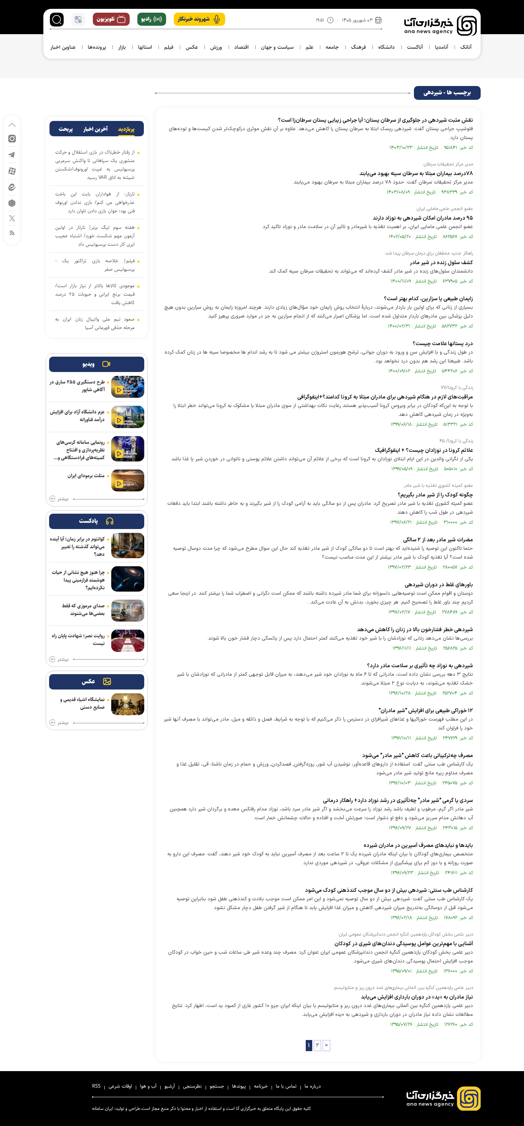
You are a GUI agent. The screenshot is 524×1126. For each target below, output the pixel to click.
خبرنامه (261, 1086)
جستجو (217, 1086)
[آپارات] (12, 171)
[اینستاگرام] (12, 138)
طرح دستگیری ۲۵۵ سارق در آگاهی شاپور (77, 386)
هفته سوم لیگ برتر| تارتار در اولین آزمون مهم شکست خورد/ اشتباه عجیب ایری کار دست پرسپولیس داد (95, 235)
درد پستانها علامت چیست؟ (443, 344)
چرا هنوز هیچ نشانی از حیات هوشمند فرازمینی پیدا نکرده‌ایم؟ (78, 580)
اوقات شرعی (120, 1086)
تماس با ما (286, 1086)
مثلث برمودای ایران (86, 476)
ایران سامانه (102, 1108)
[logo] (440, 26)
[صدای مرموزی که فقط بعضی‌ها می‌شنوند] (127, 611)
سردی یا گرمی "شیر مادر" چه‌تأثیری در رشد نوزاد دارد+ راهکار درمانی (398, 801)
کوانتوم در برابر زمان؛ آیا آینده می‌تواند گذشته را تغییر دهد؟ (77, 546)
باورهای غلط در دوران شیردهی (439, 585)
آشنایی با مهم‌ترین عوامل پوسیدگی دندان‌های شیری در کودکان (404, 944)
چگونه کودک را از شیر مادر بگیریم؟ (435, 495)
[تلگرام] (12, 154)
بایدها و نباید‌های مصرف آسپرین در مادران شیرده (418, 846)
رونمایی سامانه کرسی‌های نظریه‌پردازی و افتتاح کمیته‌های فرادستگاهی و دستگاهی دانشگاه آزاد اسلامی (80, 449)
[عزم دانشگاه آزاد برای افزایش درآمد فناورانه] (127, 417)
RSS (96, 1086)
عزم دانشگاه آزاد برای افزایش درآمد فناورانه (77, 415)
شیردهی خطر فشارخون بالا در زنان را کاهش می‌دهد (415, 630)
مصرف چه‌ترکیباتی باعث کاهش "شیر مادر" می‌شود (417, 756)
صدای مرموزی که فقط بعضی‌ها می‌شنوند (83, 609)
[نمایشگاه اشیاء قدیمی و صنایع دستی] (127, 704)
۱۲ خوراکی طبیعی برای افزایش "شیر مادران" (426, 711)
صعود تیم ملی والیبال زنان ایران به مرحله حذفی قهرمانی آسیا (95, 323)
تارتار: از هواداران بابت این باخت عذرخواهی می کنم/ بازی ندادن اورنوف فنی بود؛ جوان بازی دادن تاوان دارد (95, 202)
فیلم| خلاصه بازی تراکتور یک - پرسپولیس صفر (95, 265)
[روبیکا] (12, 202)
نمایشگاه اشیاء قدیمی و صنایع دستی (82, 703)
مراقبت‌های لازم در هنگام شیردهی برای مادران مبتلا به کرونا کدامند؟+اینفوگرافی (385, 397)
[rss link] (12, 232)
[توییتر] (12, 218)
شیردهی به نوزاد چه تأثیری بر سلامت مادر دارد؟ (420, 666)
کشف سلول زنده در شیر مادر (441, 263)
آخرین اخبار (95, 129)
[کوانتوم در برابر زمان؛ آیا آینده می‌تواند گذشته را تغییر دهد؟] (127, 545)
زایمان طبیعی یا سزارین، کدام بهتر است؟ (428, 299)
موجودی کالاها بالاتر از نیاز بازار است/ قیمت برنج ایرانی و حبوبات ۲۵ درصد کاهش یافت (95, 294)
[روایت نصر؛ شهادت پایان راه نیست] (127, 640)
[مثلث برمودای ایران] (127, 480)
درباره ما (313, 1086)
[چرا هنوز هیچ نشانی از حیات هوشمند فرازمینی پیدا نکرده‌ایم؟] (127, 579)
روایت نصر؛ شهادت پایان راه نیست (78, 639)
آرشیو (170, 1086)
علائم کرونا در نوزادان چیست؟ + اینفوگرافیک (424, 450)
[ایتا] (12, 187)
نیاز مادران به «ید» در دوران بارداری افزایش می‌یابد (417, 997)
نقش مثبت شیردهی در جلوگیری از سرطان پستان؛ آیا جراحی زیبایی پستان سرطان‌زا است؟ (375, 120)
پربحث (66, 129)
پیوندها (239, 1086)
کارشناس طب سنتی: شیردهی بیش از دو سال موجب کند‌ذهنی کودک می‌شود (389, 890)
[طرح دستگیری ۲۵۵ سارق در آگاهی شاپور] (127, 387)
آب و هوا (148, 1086)
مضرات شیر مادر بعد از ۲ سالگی (438, 540)
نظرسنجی (192, 1086)
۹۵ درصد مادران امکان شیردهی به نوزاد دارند (423, 218)
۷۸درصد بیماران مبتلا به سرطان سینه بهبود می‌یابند (416, 174)
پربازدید (126, 129)
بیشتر (63, 499)
